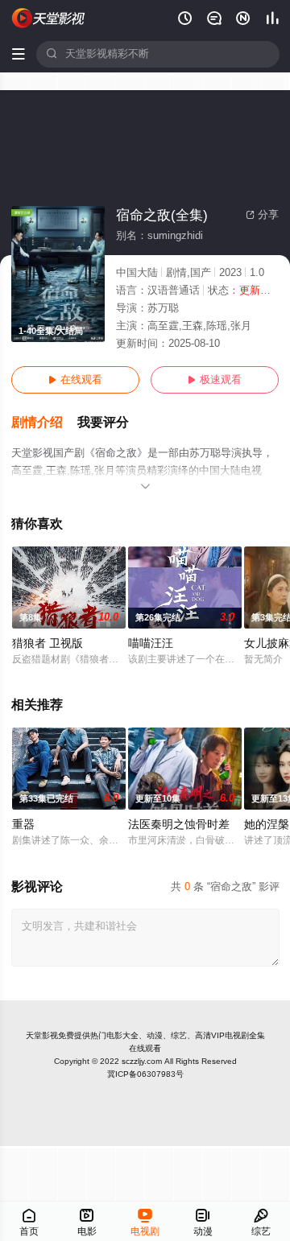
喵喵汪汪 (150, 643)
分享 (262, 215)
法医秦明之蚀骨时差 (179, 824)
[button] (44, 423)
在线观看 (75, 379)
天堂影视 (42, 1035)
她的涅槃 (266, 824)
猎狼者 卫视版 (47, 643)
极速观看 (215, 379)
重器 (23, 824)
